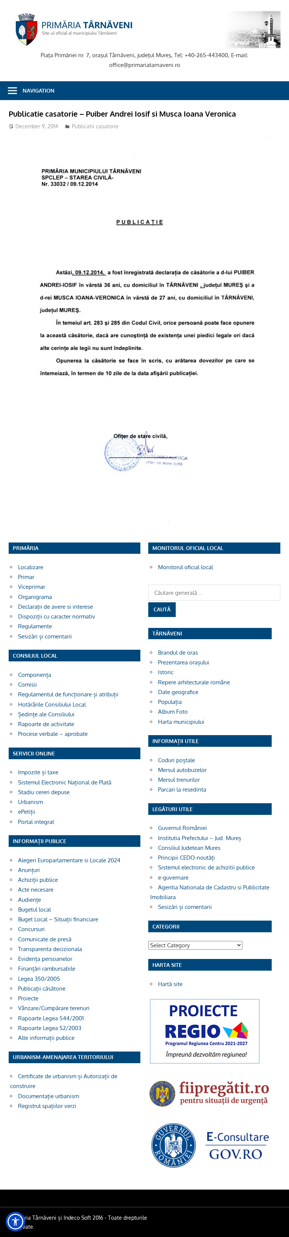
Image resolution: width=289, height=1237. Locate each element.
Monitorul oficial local (185, 567)
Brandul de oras (178, 652)
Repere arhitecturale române (194, 682)
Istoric (165, 672)
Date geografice (178, 692)
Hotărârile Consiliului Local (52, 704)
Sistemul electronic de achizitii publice (206, 867)
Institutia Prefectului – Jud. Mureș (199, 838)
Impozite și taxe (38, 772)
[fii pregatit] (210, 1108)
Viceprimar (31, 586)
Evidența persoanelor (45, 958)
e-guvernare (173, 877)
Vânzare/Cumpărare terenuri (54, 1008)
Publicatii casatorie (95, 126)
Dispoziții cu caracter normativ (56, 616)
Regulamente (35, 626)
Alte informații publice (46, 1037)
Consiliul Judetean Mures (189, 847)
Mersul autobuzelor (182, 770)
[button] (15, 1221)
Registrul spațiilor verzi (47, 1105)
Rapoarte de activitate (46, 724)
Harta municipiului (181, 721)
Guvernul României (182, 827)
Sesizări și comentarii (45, 636)
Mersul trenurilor (179, 779)
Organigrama (35, 596)
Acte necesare (35, 889)
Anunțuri (29, 870)
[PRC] (204, 1063)
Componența (34, 674)
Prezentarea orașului (183, 662)
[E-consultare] (210, 1167)
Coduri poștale (176, 760)
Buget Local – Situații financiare (58, 919)
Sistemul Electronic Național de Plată (64, 782)
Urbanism (30, 801)
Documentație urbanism (48, 1096)
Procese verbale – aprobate (53, 733)
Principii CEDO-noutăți (186, 857)
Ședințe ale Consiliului (46, 714)
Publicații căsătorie (41, 988)
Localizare (30, 567)
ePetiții (26, 811)
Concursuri (31, 929)
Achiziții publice (38, 879)
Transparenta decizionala (50, 949)
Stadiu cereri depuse (44, 792)
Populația (170, 701)
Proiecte (28, 998)
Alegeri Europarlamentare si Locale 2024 (69, 860)
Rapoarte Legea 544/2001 (51, 1018)
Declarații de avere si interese (55, 606)
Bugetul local (34, 909)
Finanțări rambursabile (46, 968)
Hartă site (170, 984)
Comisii (27, 684)
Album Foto (173, 711)
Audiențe (29, 899)
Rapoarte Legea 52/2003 (49, 1028)
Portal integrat (36, 821)
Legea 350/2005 (39, 978)
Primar (26, 577)
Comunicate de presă (44, 939)
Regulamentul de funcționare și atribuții (68, 694)
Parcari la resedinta (182, 789)
